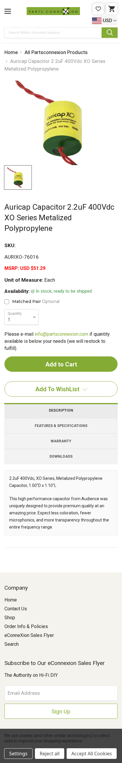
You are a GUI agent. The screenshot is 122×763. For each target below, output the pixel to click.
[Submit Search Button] (110, 32)
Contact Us (15, 609)
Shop (9, 617)
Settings (18, 753)
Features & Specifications (61, 426)
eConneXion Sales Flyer (29, 635)
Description (61, 410)
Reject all (50, 753)
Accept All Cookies (91, 753)
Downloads (61, 456)
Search (11, 644)
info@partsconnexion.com (61, 334)
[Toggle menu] (7, 11)
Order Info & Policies (26, 626)
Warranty (61, 441)
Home (10, 600)
